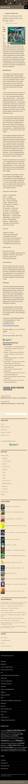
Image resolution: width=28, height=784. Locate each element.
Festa (17, 738)
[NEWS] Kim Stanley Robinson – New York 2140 (12, 402)
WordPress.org (4, 768)
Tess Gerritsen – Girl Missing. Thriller (10, 608)
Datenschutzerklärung (6, 646)
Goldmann (5, 740)
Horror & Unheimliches (6, 681)
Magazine (3, 692)
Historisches (4, 678)
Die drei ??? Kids (11, 734)
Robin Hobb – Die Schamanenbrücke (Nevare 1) (12, 618)
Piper (11, 747)
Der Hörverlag (18, 732)
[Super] (10, 333)
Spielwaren (5, 486)
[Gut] (8, 333)
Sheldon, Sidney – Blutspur (7, 610)
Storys (2, 714)
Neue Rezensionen (5, 426)
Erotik (10, 736)
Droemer (17, 734)
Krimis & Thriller (6, 480)
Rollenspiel (3, 703)
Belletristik (4, 458)
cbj (6, 732)
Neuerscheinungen (6, 483)
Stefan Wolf (19, 749)
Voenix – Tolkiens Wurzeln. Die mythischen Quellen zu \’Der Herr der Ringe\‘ (14, 354)
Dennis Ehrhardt (11, 732)
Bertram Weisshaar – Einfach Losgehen (10, 620)
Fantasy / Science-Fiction (11, 13)
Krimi (6, 745)
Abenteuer (3, 661)
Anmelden (3, 760)
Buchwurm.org (5, 7)
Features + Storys (5, 435)
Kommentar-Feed (5, 765)
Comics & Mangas (6, 461)
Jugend (4, 475)
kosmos (3, 745)
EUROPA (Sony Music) (6, 738)
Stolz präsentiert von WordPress (17, 782)
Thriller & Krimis (5, 717)
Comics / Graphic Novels (7, 667)
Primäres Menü (26, 7)
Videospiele (5, 489)
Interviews (3, 686)
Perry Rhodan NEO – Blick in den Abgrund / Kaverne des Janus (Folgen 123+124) (13, 627)
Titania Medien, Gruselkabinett (8, 750)
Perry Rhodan (5, 747)
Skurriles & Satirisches (6, 709)
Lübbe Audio (16, 745)
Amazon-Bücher (5, 455)
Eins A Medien (5, 736)
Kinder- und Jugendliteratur (7, 689)
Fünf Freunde (20, 387)
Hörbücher (5, 469)
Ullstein (24, 750)
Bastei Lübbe (12, 730)
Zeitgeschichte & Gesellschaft (8, 720)
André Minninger (4, 730)
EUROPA (13, 387)
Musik (2, 697)
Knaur (22, 743)
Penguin (22, 745)
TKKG (17, 750)
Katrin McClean (7, 389)
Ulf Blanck (20, 750)
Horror (4, 472)
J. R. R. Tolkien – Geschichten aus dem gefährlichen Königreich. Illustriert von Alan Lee (14, 348)
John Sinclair (10, 743)
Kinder (4, 477)
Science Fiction (4, 749)
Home (2, 424)
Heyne (19, 740)
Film (2, 672)
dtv (22, 734)
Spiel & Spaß (4, 711)
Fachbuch (4, 463)
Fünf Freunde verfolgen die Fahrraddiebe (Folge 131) (13, 612)
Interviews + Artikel (5, 432)
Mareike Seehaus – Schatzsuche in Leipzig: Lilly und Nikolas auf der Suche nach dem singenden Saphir (14, 603)
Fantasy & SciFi (5, 466)
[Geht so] (7, 333)
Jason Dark (4, 743)
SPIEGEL (3, 494)
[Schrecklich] (3, 333)
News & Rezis (4, 637)
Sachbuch (3, 706)
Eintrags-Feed (4, 763)
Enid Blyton (7, 387)
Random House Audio (18, 747)
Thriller (23, 749)
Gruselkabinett (12, 740)
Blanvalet (21, 730)
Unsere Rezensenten (5, 640)
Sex (8, 749)
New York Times (5, 491)
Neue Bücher (4, 429)
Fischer (21, 738)
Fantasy (14, 738)
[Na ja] (5, 333)
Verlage (2, 643)
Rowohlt (25, 747)
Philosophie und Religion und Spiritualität (11, 700)
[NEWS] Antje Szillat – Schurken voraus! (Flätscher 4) (14, 397)
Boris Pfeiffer (3, 732)
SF (9, 749)
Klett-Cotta (16, 743)
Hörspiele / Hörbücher (6, 683)
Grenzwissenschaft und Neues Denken (10, 675)
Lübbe (10, 745)
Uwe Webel (15, 23)
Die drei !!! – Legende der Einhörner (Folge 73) (12, 606)
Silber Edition (13, 749)
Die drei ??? (4, 734)
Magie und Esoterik (5, 695)
